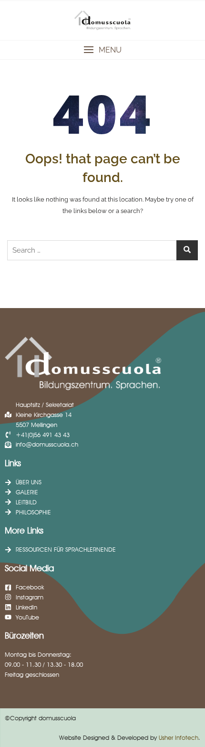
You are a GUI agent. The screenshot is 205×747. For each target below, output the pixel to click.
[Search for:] (102, 250)
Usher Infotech (178, 737)
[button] (102, 49)
